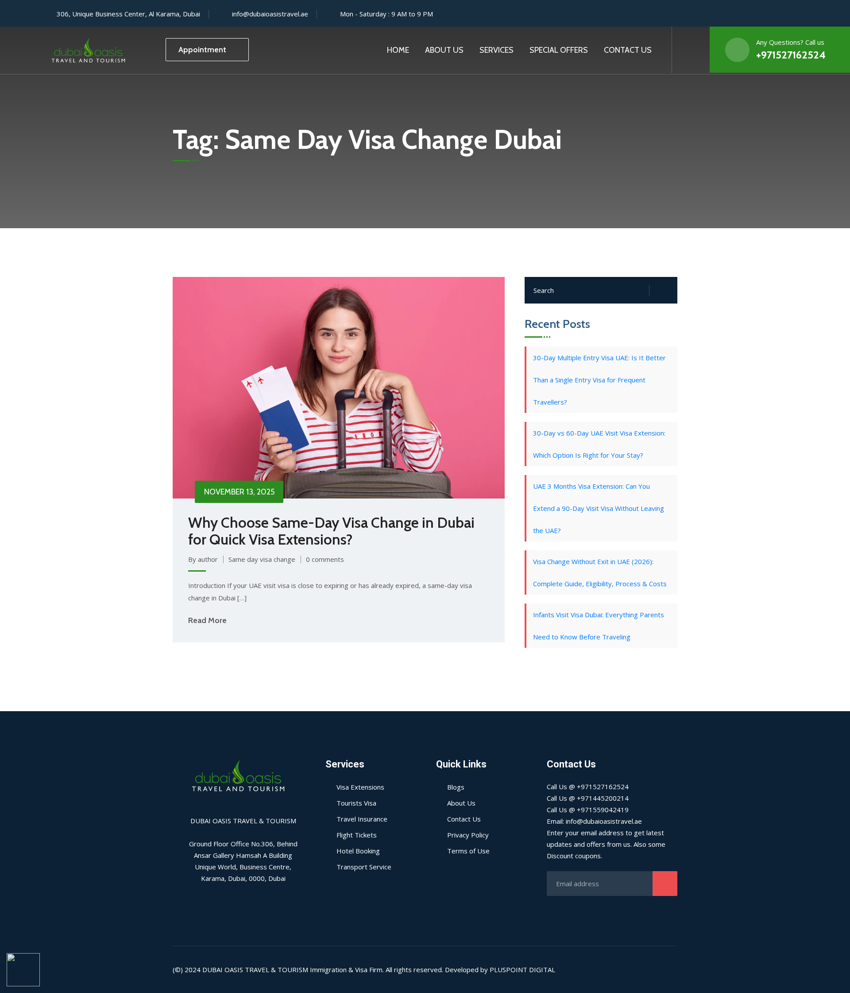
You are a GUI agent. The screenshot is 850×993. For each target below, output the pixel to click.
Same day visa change (261, 559)
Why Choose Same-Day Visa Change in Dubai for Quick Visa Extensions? (331, 531)
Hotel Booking (358, 850)
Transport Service (363, 866)
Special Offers (558, 50)
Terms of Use (468, 850)
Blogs (455, 787)
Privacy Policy (468, 834)
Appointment (202, 50)
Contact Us (628, 50)
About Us (444, 50)
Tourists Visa (356, 802)
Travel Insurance (361, 818)
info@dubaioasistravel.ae (270, 13)
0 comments (325, 559)
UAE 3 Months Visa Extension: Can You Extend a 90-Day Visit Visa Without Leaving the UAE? (598, 508)
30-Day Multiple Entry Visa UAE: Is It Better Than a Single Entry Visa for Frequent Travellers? (599, 379)
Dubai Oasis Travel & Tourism (255, 969)
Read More (207, 620)
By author (203, 559)
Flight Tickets (356, 834)
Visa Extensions (360, 787)
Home (398, 50)
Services (496, 50)
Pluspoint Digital (522, 969)
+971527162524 (791, 54)
